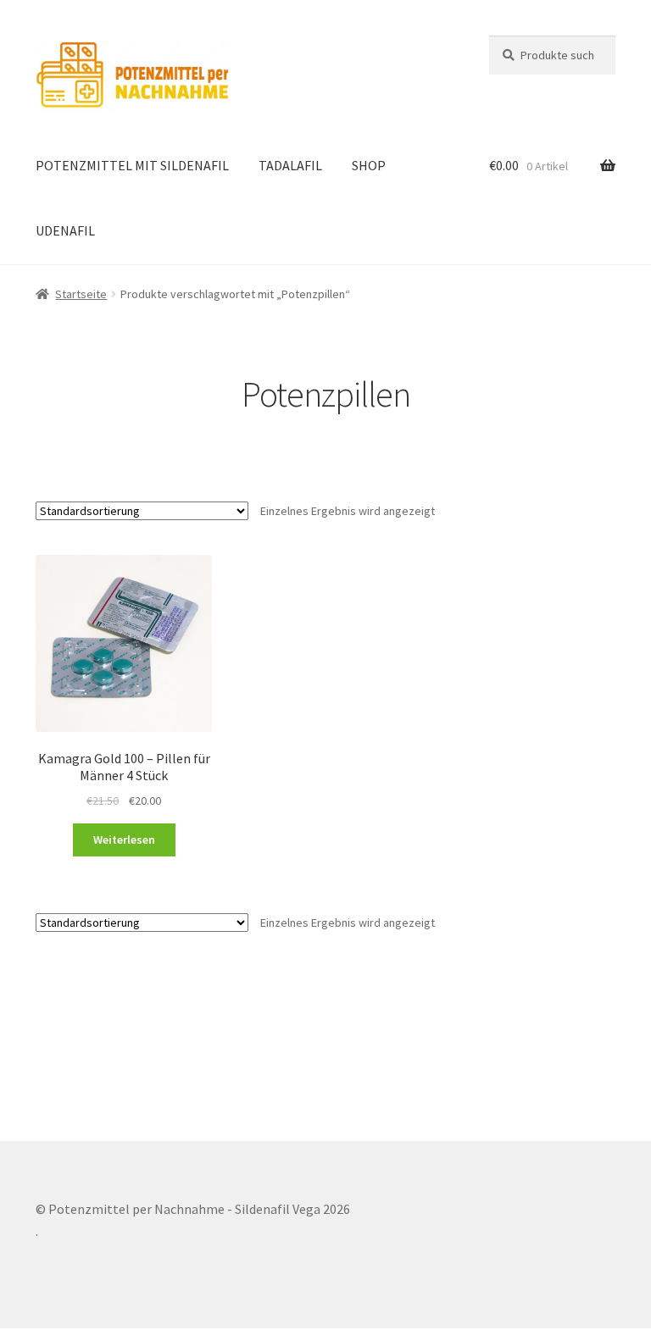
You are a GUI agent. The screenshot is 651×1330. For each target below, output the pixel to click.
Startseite (81, 294)
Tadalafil (290, 165)
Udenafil (65, 230)
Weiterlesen (124, 839)
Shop (369, 165)
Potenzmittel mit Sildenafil (132, 165)
